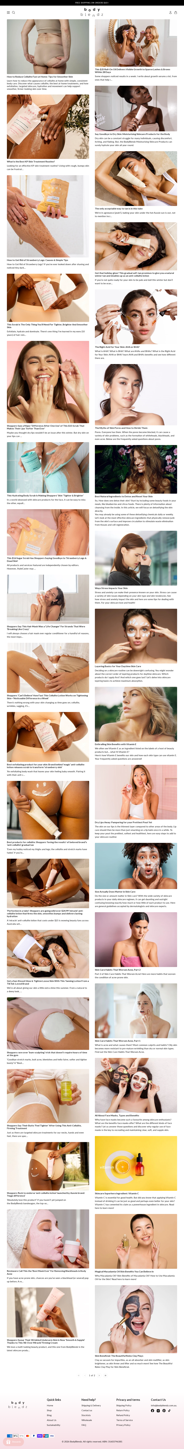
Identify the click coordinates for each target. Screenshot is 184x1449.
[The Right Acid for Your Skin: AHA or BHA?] (136, 316)
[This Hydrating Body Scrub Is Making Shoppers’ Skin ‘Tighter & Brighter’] (48, 467)
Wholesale (87, 1420)
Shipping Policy (123, 1405)
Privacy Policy (123, 1425)
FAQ (84, 1425)
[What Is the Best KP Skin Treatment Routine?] (48, 126)
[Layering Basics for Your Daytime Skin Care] (136, 636)
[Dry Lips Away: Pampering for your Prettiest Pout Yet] (136, 792)
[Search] (13, 12)
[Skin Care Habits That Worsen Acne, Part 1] (136, 1010)
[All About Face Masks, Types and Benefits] (136, 1085)
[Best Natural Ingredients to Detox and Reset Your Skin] (136, 469)
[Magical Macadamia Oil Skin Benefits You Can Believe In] (136, 1241)
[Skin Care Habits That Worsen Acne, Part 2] (136, 939)
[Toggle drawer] (8, 12)
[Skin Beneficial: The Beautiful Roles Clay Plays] (136, 1319)
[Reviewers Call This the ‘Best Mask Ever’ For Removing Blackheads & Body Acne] (48, 1238)
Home (50, 1405)
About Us (51, 1420)
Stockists (86, 1415)
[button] (99, 1375)
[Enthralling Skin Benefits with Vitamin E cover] (136, 714)
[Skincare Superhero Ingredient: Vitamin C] (136, 1163)
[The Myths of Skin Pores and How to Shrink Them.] (136, 394)
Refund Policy (123, 1415)
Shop (49, 1410)
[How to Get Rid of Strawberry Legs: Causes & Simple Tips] (48, 216)
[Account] (170, 12)
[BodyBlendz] (92, 12)
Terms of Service (124, 1420)
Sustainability (53, 1425)
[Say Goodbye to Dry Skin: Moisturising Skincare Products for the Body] (136, 108)
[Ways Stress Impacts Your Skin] (136, 558)
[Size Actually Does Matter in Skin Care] (136, 866)
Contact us (87, 1410)
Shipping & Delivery (91, 1405)
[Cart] (175, 12)
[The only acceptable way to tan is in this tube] (136, 178)
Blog (49, 1415)
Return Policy (123, 1410)
